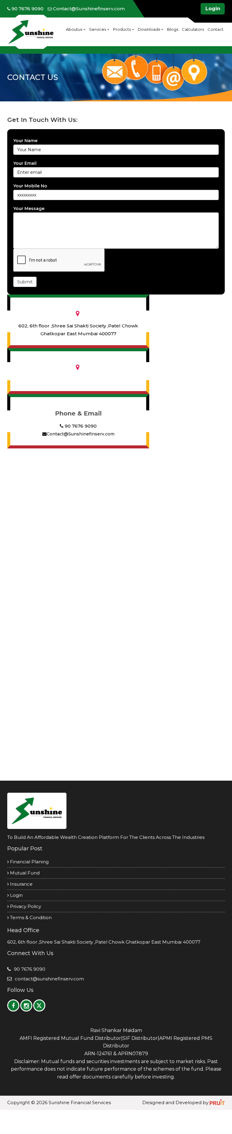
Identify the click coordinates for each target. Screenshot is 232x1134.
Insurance (21, 884)
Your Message (28, 208)
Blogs (172, 29)
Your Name (25, 140)
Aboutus (74, 29)
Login (212, 8)
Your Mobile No (30, 186)
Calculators (193, 29)
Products (122, 29)
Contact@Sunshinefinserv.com (80, 434)
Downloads (149, 29)
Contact (216, 29)
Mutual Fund (24, 873)
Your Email (25, 163)
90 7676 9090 (80, 426)
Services (98, 29)
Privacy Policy (25, 906)
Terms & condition (30, 917)
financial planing (29, 862)
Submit (25, 282)
